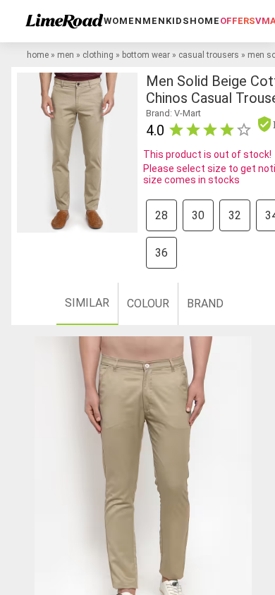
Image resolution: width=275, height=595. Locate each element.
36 (161, 252)
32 (234, 215)
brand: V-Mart (173, 113)
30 (198, 215)
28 (161, 215)
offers (237, 21)
